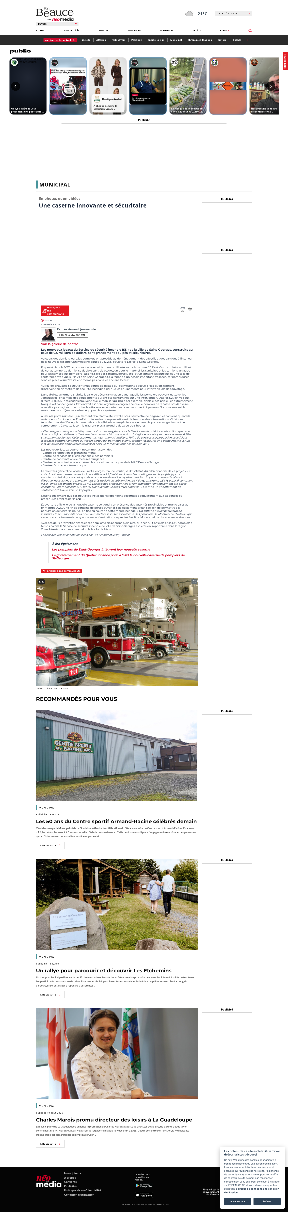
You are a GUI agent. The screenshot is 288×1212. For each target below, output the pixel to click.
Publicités (70, 1186)
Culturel (222, 40)
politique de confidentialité (252, 1188)
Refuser (267, 1201)
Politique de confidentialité (82, 1190)
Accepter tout (237, 1201)
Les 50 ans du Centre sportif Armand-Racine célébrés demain (116, 821)
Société (86, 40)
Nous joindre (72, 1173)
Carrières (70, 1182)
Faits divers (119, 40)
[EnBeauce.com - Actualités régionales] (55, 14)
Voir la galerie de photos (59, 344)
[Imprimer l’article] (190, 309)
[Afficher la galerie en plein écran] (194, 581)
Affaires (101, 40)
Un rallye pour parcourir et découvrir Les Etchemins (104, 971)
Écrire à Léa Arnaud (72, 335)
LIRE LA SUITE (48, 845)
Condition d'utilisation (79, 1194)
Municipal (176, 40)
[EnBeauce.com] (49, 1185)
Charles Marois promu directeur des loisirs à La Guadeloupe (114, 1120)
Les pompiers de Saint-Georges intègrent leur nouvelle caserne (101, 549)
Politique (136, 40)
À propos (70, 1178)
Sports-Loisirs (156, 40)
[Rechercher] (250, 31)
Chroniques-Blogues (200, 40)
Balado (237, 40)
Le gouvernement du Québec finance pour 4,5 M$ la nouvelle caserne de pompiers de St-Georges (118, 556)
